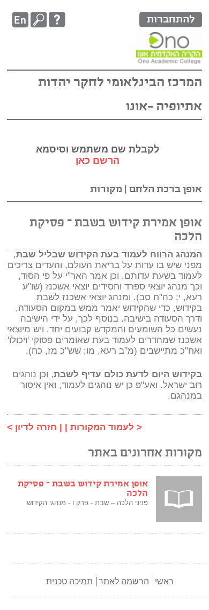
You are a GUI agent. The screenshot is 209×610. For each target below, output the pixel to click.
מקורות (106, 189)
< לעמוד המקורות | (103, 427)
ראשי (164, 581)
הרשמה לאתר (124, 581)
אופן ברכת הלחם (164, 189)
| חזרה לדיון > (34, 427)
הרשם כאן (98, 160)
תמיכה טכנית (69, 581)
